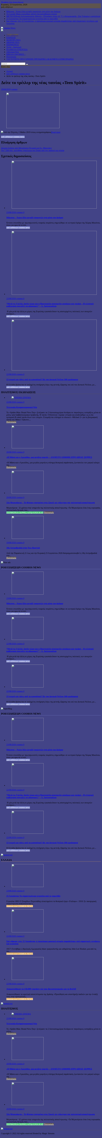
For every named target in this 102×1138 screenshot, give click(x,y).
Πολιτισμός (11, 57)
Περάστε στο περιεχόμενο (12, 2)
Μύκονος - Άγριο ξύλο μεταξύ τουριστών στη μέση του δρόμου (33, 11)
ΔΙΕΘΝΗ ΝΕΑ (13, 42)
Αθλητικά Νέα (12, 52)
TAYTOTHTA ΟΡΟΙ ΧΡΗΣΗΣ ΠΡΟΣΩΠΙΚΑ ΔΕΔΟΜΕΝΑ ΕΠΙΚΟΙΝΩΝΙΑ (40, 59)
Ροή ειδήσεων (12, 35)
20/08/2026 (11, 452)
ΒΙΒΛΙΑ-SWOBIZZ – (16, 54)
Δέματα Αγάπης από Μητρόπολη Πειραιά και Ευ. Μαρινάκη (26, 148)
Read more (55, 132)
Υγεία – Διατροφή (13, 47)
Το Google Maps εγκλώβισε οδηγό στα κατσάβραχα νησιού (31, 14)
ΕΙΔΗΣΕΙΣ (11, 37)
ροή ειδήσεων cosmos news (13, 137)
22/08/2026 (11, 298)
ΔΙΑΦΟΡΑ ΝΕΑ (13, 40)
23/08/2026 (11, 212)
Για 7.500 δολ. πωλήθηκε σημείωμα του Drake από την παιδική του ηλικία (32, 150)
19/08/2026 (11, 542)
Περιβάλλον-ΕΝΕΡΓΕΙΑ (17, 49)
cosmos (14, 89)
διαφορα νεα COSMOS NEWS (19, 906)
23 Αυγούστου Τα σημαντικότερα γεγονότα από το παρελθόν (32, 19)
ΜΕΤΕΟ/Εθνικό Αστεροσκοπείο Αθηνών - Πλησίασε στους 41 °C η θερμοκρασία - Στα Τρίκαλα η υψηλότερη (53, 16)
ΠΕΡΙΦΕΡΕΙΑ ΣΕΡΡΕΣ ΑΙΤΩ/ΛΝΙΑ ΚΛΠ (24, 512)
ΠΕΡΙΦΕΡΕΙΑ (12, 45)
